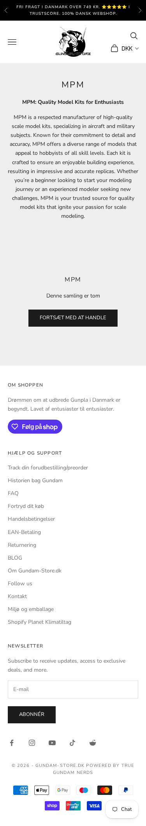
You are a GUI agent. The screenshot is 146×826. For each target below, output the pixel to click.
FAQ (13, 493)
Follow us (20, 583)
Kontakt (17, 596)
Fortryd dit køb (26, 506)
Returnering (22, 545)
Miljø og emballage (31, 609)
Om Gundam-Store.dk (35, 570)
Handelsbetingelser (31, 519)
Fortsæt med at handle (73, 317)
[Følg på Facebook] (12, 743)
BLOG (15, 558)
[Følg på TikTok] (72, 743)
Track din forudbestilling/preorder (48, 467)
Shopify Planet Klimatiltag (39, 622)
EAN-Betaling (24, 532)
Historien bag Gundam (35, 480)
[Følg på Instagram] (32, 743)
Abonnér (31, 714)
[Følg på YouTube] (52, 743)
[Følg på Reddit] (93, 743)
